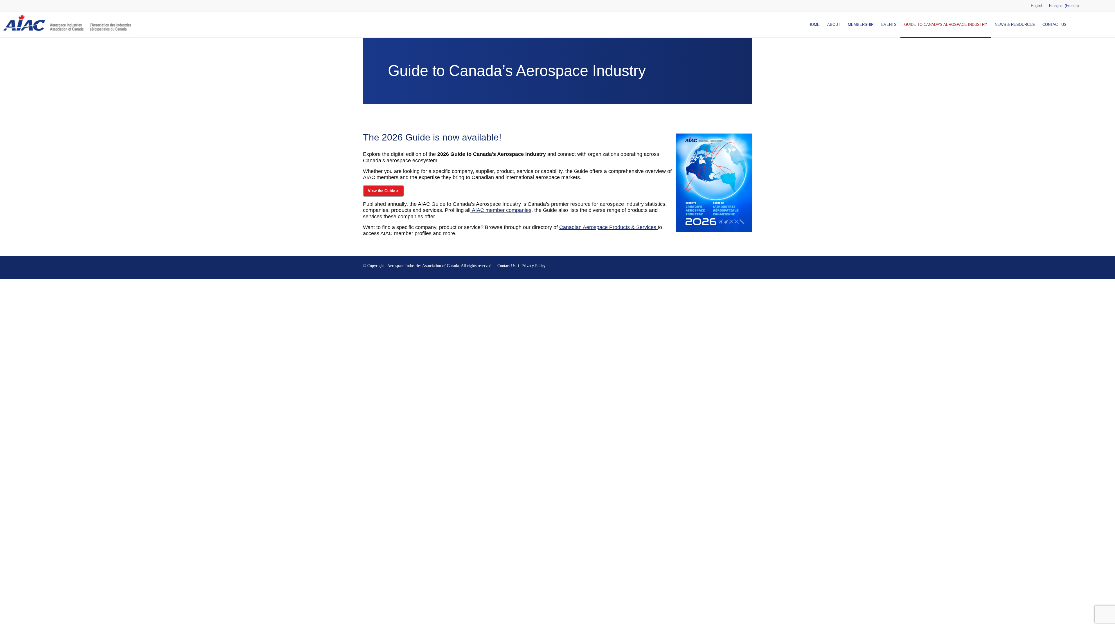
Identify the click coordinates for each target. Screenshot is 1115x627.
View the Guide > (383, 191)
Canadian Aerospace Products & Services (607, 227)
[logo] (69, 24)
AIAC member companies (501, 210)
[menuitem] (814, 24)
